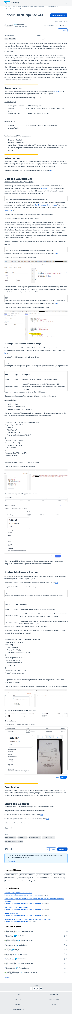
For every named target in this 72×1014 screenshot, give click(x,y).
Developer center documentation (46, 205)
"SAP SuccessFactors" (11, 874)
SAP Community (8, 6)
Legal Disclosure (54, 999)
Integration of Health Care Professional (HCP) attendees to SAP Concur (27, 919)
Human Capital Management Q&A (17, 921)
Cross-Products (22, 877)
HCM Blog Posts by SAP (52, 6)
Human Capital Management (37, 6)
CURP (31, 877)
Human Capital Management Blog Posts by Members (23, 895)
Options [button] (51, 18)
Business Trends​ (9, 877)
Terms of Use (54, 994)
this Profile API (45, 188)
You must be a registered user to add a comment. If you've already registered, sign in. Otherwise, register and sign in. (35, 856)
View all (7, 977)
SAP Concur (12, 38)
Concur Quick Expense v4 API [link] (13, 9)
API (6, 38)
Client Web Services (10, 837)
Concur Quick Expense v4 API (25, 15)
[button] (59, 30)
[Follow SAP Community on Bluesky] (34, 988)
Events (20, 881)
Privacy (18, 994)
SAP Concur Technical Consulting (14, 841)
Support (54, 1004)
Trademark (18, 1004)
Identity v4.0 (8, 210)
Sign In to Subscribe (58, 15)
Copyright (18, 999)
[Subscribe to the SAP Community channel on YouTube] (37, 988)
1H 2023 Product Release (26, 874)
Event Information (57, 877)
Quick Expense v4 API (48, 837)
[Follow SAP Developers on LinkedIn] (41, 988)
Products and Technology (21, 6)
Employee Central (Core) (43, 877)
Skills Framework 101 (11, 913)
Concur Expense (22, 837)
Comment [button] (62, 849)
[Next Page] (37, 883)
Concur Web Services (34, 837)
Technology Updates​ (43, 39)
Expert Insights (29, 881)
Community (15, 2)
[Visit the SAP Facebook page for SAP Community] (31, 988)
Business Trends (58, 874)
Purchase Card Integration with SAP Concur (18, 893)
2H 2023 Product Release (43, 874)
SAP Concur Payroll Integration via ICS (16, 907)
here (50, 170)
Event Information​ (10, 881)
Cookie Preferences (18, 1009)
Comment (11, 861)
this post (56, 91)
